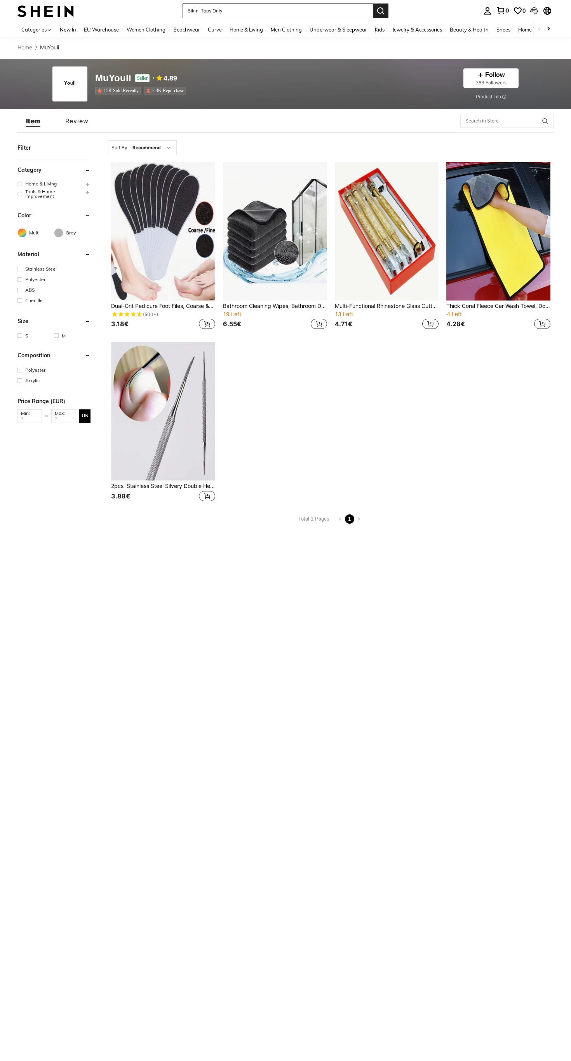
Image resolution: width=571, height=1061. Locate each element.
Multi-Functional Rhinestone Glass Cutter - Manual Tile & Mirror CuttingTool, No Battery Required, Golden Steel (387, 306)
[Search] (380, 10)
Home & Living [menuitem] (246, 29)
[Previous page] (340, 519)
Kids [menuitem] (380, 29)
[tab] (33, 121)
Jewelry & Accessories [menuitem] (417, 29)
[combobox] (142, 148)
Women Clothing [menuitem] (146, 29)
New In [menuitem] (68, 29)
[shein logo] (45, 11)
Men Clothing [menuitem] (286, 29)
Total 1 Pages (313, 519)
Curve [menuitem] (215, 29)
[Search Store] (544, 120)
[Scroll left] (539, 29)
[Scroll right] (548, 29)
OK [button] (85, 415)
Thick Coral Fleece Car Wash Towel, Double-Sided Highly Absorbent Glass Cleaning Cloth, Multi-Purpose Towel (498, 306)
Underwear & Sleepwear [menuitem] (338, 29)
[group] (54, 183)
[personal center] (487, 11)
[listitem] (119, 90)
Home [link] (24, 47)
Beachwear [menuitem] (186, 29)
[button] (534, 11)
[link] (502, 10)
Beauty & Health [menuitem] (469, 29)
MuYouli (113, 78)
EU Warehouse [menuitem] (101, 29)
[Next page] (359, 519)
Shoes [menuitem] (503, 29)
